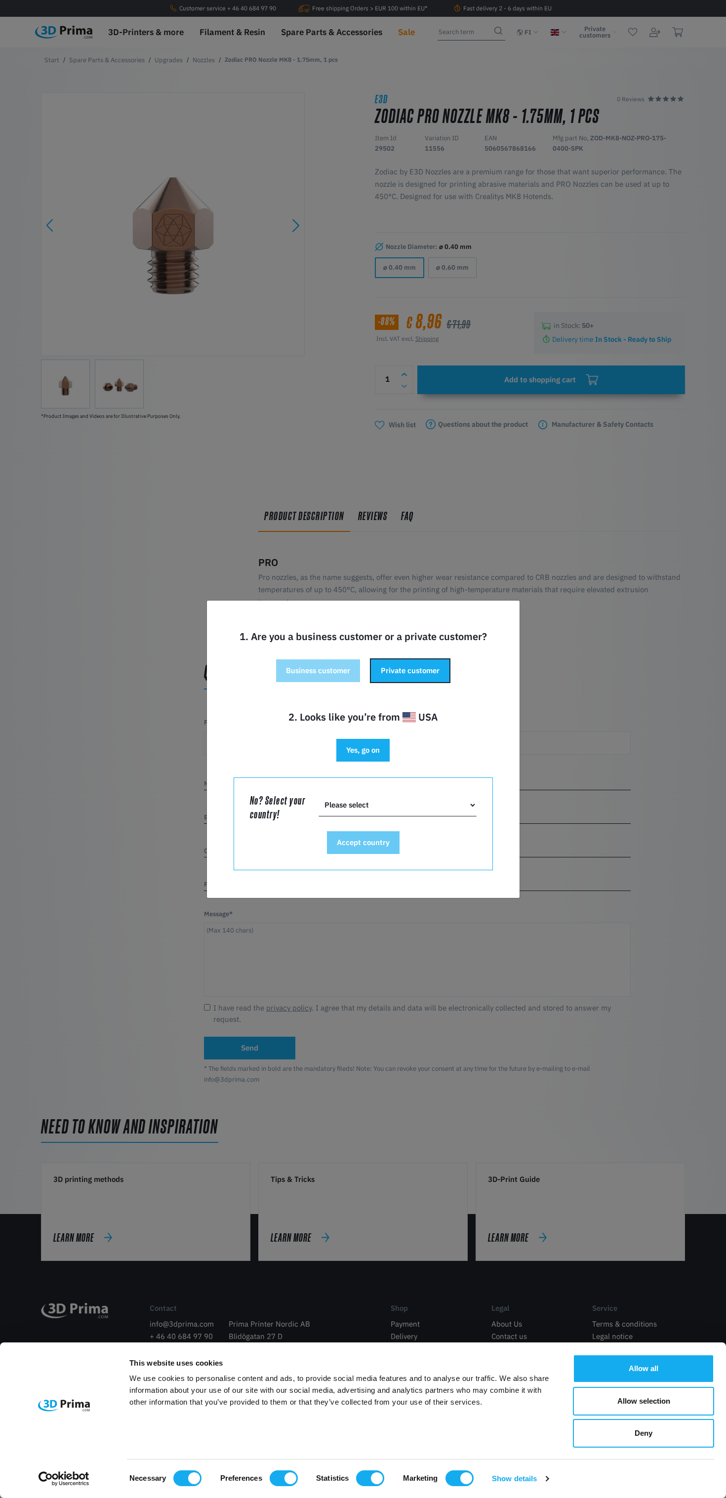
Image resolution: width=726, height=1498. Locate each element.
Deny (643, 1433)
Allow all (643, 1368)
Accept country (363, 842)
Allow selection (643, 1401)
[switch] (284, 1478)
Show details (514, 1478)
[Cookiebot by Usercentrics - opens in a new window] (64, 1478)
